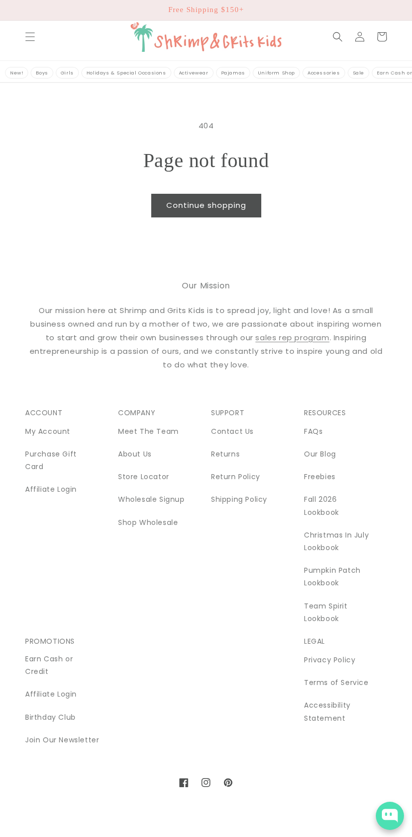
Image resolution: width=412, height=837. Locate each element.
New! (16, 72)
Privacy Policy (329, 660)
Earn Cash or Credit (49, 665)
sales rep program (292, 337)
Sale (358, 72)
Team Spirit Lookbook (326, 612)
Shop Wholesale (148, 522)
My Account (47, 431)
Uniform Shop (276, 72)
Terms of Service (336, 682)
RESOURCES (325, 413)
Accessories (323, 72)
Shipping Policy (239, 499)
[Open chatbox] (390, 816)
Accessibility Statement (327, 711)
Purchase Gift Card (51, 460)
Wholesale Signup (151, 499)
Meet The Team (148, 431)
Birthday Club (50, 717)
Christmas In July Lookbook (336, 541)
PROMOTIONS (50, 641)
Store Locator (143, 477)
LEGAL (314, 641)
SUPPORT (227, 413)
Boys (42, 72)
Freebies (320, 477)
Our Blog (320, 454)
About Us (135, 454)
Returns (225, 454)
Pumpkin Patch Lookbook (332, 576)
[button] (30, 37)
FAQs (313, 431)
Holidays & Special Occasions (126, 72)
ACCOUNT (43, 413)
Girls (67, 72)
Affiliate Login (51, 489)
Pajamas (233, 72)
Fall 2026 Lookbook (321, 505)
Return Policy (235, 477)
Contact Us (232, 431)
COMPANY (136, 413)
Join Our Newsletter (62, 740)
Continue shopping (206, 205)
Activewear (194, 72)
